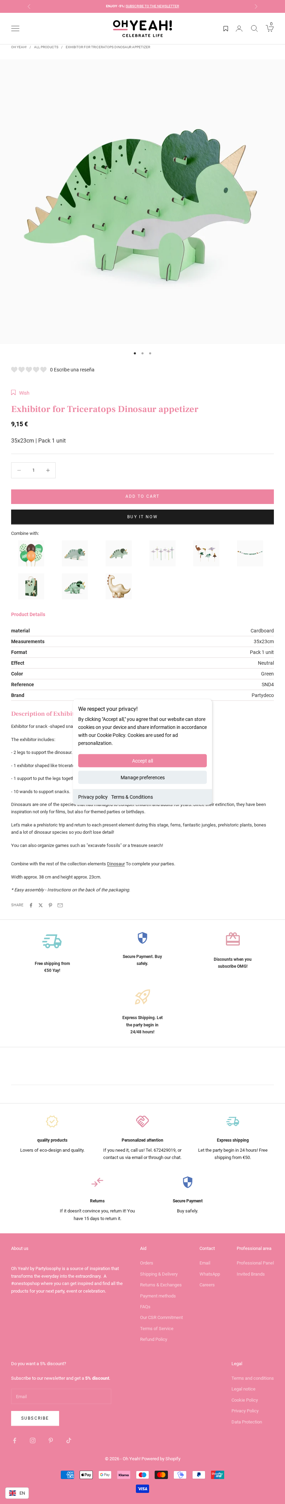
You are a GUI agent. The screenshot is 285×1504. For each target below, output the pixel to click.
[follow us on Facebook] (14, 1440)
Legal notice (243, 1389)
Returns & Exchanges (161, 1284)
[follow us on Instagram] (32, 1440)
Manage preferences (143, 777)
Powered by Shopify (160, 1458)
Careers (207, 1284)
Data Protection (246, 1422)
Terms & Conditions (132, 797)
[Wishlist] (225, 28)
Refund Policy (153, 1339)
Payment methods (158, 1296)
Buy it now (142, 516)
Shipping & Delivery (159, 1274)
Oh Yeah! (19, 47)
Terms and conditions (252, 1378)
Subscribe (35, 1418)
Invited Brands (251, 1274)
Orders (146, 1263)
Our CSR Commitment (161, 1317)
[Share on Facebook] (31, 905)
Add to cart (142, 496)
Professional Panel (255, 1263)
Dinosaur (116, 863)
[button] (20, 393)
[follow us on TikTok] (68, 1440)
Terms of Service (156, 1328)
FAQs (145, 1306)
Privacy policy (93, 797)
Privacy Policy (245, 1410)
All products (46, 47)
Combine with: (25, 533)
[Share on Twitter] (40, 905)
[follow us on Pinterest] (50, 1440)
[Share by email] (60, 905)
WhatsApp (210, 1274)
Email (205, 1263)
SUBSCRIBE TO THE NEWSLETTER (152, 6)
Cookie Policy (244, 1400)
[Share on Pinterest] (50, 905)
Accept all (142, 761)
